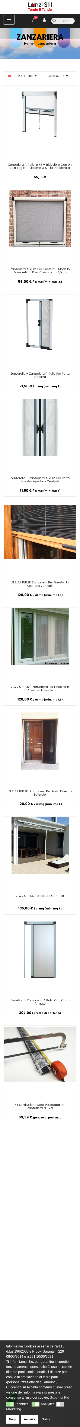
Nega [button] (12, 1419)
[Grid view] (9, 76)
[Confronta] (41, 165)
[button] (10, 1404)
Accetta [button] (29, 1419)
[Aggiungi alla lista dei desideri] (65, 165)
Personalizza (16, 166)
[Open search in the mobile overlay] (63, 21)
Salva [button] (46, 1419)
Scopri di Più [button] (59, 1397)
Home (29, 43)
